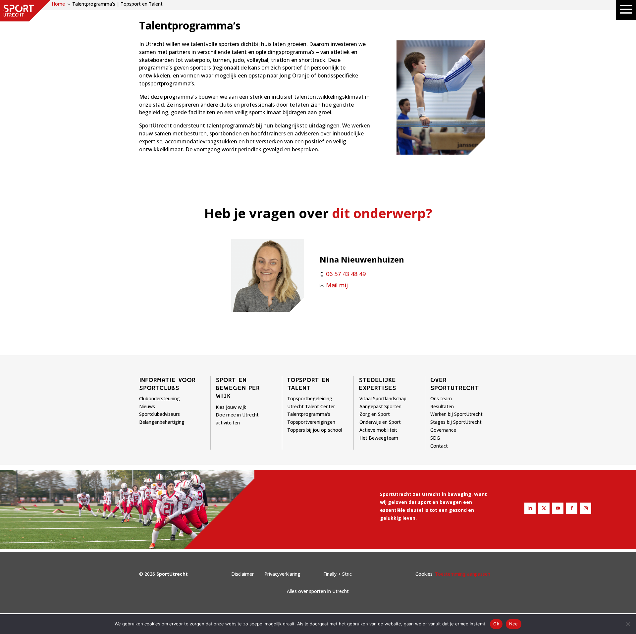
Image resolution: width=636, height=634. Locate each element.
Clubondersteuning (159, 398)
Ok (496, 623)
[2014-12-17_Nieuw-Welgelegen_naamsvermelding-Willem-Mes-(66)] (441, 153)
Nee (513, 623)
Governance (443, 430)
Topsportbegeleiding (309, 398)
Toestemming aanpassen (462, 574)
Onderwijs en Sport (380, 422)
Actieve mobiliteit (378, 430)
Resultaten (442, 406)
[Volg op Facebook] (571, 508)
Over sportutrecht (454, 383)
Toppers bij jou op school (314, 430)
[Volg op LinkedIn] (530, 508)
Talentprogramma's (308, 414)
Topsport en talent (308, 383)
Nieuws (147, 406)
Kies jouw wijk (231, 407)
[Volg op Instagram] (585, 508)
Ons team (441, 398)
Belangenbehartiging (162, 422)
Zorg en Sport (374, 414)
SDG (435, 438)
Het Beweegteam (378, 438)
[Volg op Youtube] (557, 508)
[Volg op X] (544, 508)
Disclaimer (242, 574)
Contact (439, 446)
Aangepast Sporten (380, 406)
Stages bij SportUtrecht (456, 422)
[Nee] (627, 624)
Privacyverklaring (282, 574)
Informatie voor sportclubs (167, 383)
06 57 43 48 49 (346, 274)
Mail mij (337, 285)
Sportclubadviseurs (159, 414)
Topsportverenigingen (311, 422)
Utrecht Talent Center (311, 406)
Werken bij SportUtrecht (456, 414)
